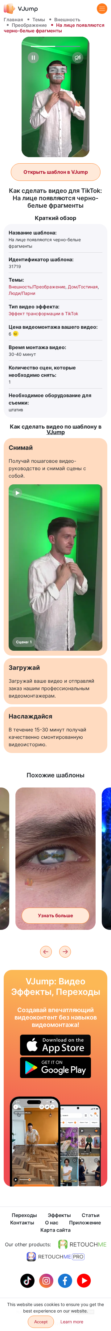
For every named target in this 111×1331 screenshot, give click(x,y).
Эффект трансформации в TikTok (43, 313)
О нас (51, 1222)
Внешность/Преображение (37, 286)
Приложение (85, 1222)
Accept (40, 1321)
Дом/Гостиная (83, 286)
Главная (13, 19)
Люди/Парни (22, 293)
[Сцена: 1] (55, 567)
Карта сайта (55, 1230)
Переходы (24, 1215)
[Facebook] (66, 1280)
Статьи (91, 1215)
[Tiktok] (28, 1280)
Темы (38, 19)
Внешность (67, 19)
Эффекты (59, 1215)
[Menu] (102, 8)
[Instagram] (47, 1280)
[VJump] (21, 8)
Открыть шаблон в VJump (55, 172)
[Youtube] (84, 1280)
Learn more (71, 1321)
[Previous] (46, 952)
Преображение (29, 25)
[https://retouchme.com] (82, 1244)
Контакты (22, 1222)
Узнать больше (55, 915)
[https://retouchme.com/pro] (55, 1256)
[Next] (65, 952)
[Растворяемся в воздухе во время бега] (35, 1142)
